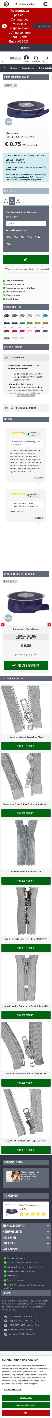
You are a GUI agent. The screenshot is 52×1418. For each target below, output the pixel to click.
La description (18, 357)
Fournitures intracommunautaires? (20, 175)
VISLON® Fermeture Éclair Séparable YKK (26, 1141)
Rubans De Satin (28, 68)
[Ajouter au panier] (26, 259)
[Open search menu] (36, 57)
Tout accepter (26, 1397)
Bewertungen (39, 1285)
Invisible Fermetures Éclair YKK (26, 871)
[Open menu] (4, 58)
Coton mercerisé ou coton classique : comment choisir (30, 1174)
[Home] (4, 68)
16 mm (12, 201)
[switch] (45, 4)
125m (29, 237)
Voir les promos (44, 26)
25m (9, 237)
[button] (14, 269)
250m (37, 237)
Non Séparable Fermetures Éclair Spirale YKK (26, 1006)
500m (9, 244)
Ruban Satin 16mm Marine (29, 1205)
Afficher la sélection (12, 1389)
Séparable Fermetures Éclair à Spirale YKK (26, 1073)
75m (22, 237)
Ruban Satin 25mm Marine (26, 629)
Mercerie (13, 68)
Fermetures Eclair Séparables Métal (26, 737)
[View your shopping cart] (45, 57)
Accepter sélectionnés (26, 1405)
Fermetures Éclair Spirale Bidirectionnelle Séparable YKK (26, 804)
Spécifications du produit (23, 408)
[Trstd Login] (47, 4)
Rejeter (26, 1413)
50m (16, 237)
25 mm (18, 201)
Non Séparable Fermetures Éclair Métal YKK (25, 939)
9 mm (6, 201)
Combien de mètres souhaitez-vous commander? (21, 214)
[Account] (26, 57)
